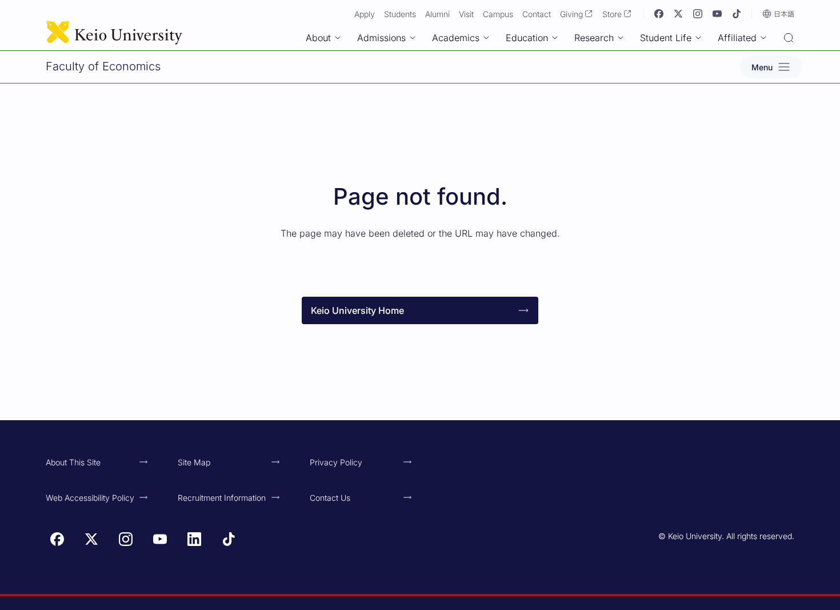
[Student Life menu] (698, 38)
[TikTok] (736, 14)
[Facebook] (659, 14)
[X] (678, 14)
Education (527, 37)
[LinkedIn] (194, 539)
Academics (455, 37)
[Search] (788, 38)
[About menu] (338, 38)
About (318, 37)
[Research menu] (620, 38)
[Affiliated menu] (763, 38)
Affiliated (737, 37)
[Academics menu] (486, 38)
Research (594, 37)
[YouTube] (717, 14)
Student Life (665, 37)
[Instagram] (698, 14)
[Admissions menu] (412, 38)
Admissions (381, 37)
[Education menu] (555, 38)
